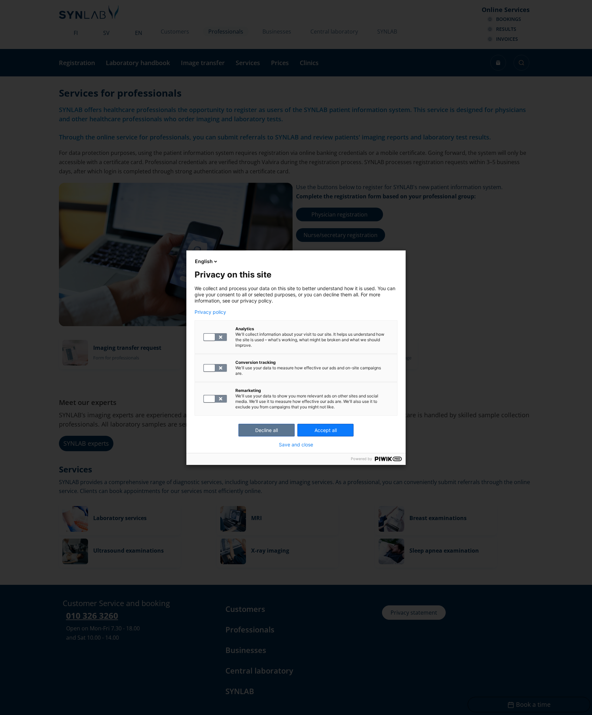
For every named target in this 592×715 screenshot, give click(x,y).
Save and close (296, 444)
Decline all (266, 430)
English (204, 261)
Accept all (325, 430)
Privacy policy (210, 312)
